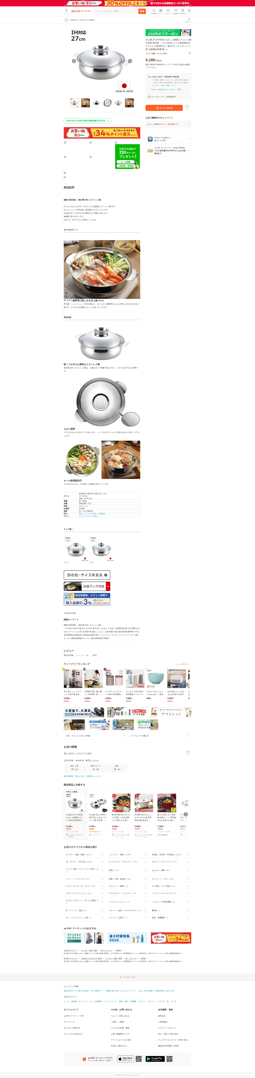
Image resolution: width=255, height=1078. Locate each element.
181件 (95, 761)
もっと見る (181, 664)
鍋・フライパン (106, 950)
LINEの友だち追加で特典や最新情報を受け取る (86, 121)
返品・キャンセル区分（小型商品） (93, 514)
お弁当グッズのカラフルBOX (91, 958)
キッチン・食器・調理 (89, 950)
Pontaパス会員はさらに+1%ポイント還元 (166, 89)
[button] (189, 53)
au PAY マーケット (70, 950)
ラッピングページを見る (88, 516)
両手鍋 (118, 950)
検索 (142, 11)
